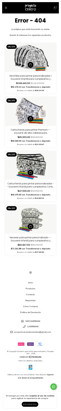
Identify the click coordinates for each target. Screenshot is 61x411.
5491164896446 (32, 321)
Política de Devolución (30, 312)
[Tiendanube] (30, 357)
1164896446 (32, 326)
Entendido (30, 404)
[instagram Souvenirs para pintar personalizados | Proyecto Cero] (30, 272)
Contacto (30, 294)
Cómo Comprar (30, 306)
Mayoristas (30, 300)
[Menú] (6, 8)
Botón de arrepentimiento (32, 378)
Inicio (30, 282)
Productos (30, 288)
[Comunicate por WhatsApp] (53, 386)
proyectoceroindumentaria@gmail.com (32, 332)
